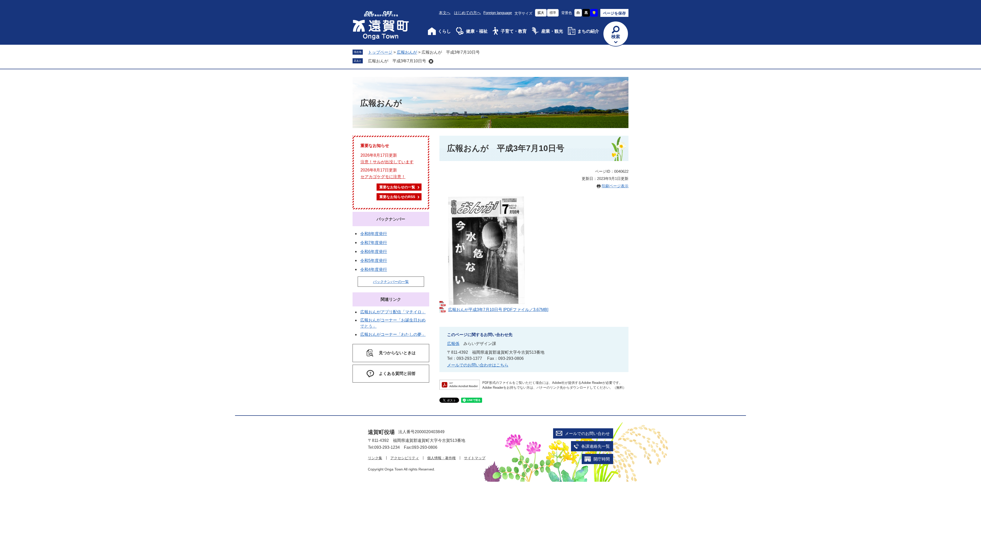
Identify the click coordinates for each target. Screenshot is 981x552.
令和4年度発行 (373, 269)
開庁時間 (601, 459)
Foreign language (497, 12)
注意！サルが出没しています (387, 162)
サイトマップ (474, 458)
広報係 (453, 343)
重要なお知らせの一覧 (397, 187)
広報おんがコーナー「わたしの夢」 (393, 334)
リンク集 (375, 458)
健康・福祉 (477, 31)
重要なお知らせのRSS (397, 197)
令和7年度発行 (373, 242)
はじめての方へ (467, 12)
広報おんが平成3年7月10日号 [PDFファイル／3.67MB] (498, 309)
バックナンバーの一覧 (391, 282)
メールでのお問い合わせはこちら (477, 365)
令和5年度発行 (373, 260)
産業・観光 (552, 31)
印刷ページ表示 (615, 186)
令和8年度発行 (373, 234)
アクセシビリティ (404, 458)
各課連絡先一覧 (595, 446)
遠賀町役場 (381, 432)
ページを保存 (614, 13)
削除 (431, 61)
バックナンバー (391, 219)
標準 (553, 13)
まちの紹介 (588, 31)
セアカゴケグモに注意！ (382, 177)
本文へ (444, 12)
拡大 (541, 13)
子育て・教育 (514, 31)
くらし (444, 31)
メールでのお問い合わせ (587, 433)
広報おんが (407, 52)
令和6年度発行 (373, 251)
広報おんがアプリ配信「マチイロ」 (393, 312)
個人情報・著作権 (441, 458)
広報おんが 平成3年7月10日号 (397, 61)
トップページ (380, 52)
